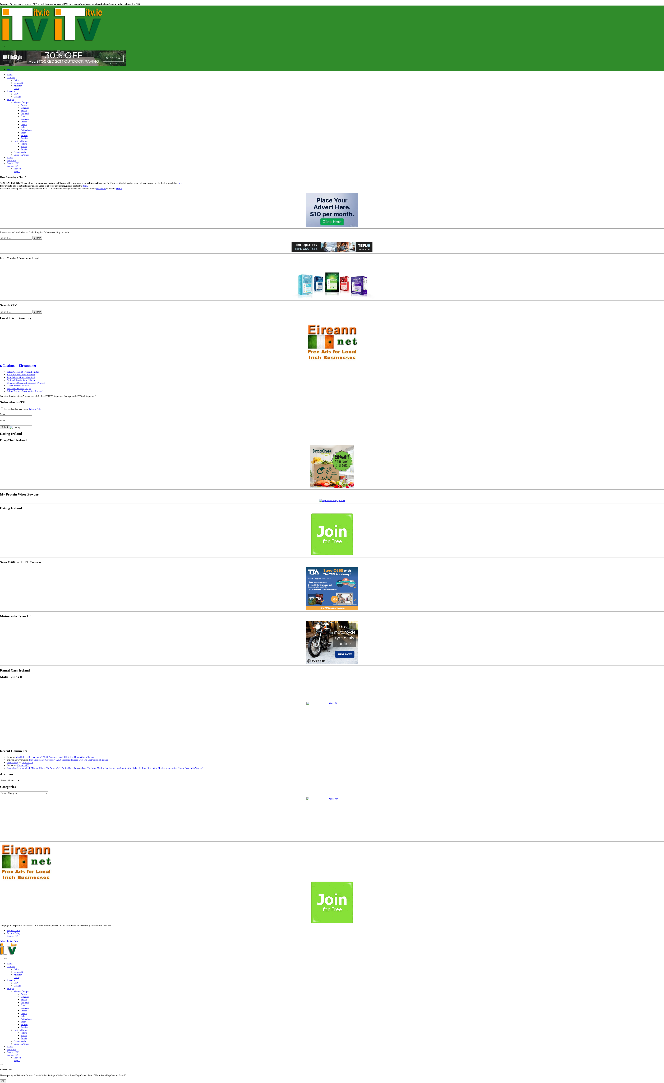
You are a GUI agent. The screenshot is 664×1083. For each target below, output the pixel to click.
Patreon (17, 168)
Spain (23, 132)
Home (9, 74)
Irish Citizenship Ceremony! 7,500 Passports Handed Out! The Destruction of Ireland (55, 757)
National (11, 77)
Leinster (17, 80)
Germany (25, 119)
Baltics (24, 146)
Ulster (16, 88)
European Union (21, 155)
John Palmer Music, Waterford (21, 377)
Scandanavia (20, 152)
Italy (23, 127)
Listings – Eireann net (19, 365)
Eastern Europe (21, 141)
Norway (24, 135)
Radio (10, 157)
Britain (24, 110)
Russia (24, 149)
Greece (24, 121)
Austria (24, 105)
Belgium (25, 108)
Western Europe (21, 102)
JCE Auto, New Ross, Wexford (21, 374)
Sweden (24, 138)
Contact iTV (13, 163)
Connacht (18, 83)
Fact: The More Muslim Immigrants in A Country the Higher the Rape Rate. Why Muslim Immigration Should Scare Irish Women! (142, 768)
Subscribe (11, 160)
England (25, 113)
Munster (18, 85)
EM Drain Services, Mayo (19, 388)
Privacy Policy (36, 409)
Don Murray (12, 762)
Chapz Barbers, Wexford (18, 385)
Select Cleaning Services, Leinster (23, 372)
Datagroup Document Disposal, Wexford (26, 383)
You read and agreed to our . (23, 409)
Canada (17, 96)
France (24, 116)
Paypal (17, 171)
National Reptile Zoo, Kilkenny (22, 380)
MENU (10, 69)
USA (16, 94)
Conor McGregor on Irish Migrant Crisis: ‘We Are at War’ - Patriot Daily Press (43, 768)
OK (3, 1081)
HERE (119, 188)
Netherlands (26, 130)
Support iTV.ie (13, 930)
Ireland (24, 124)
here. (85, 185)
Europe (10, 99)
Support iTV (13, 166)
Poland (24, 143)
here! (181, 183)
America (11, 91)
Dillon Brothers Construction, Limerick (25, 391)
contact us (101, 188)
